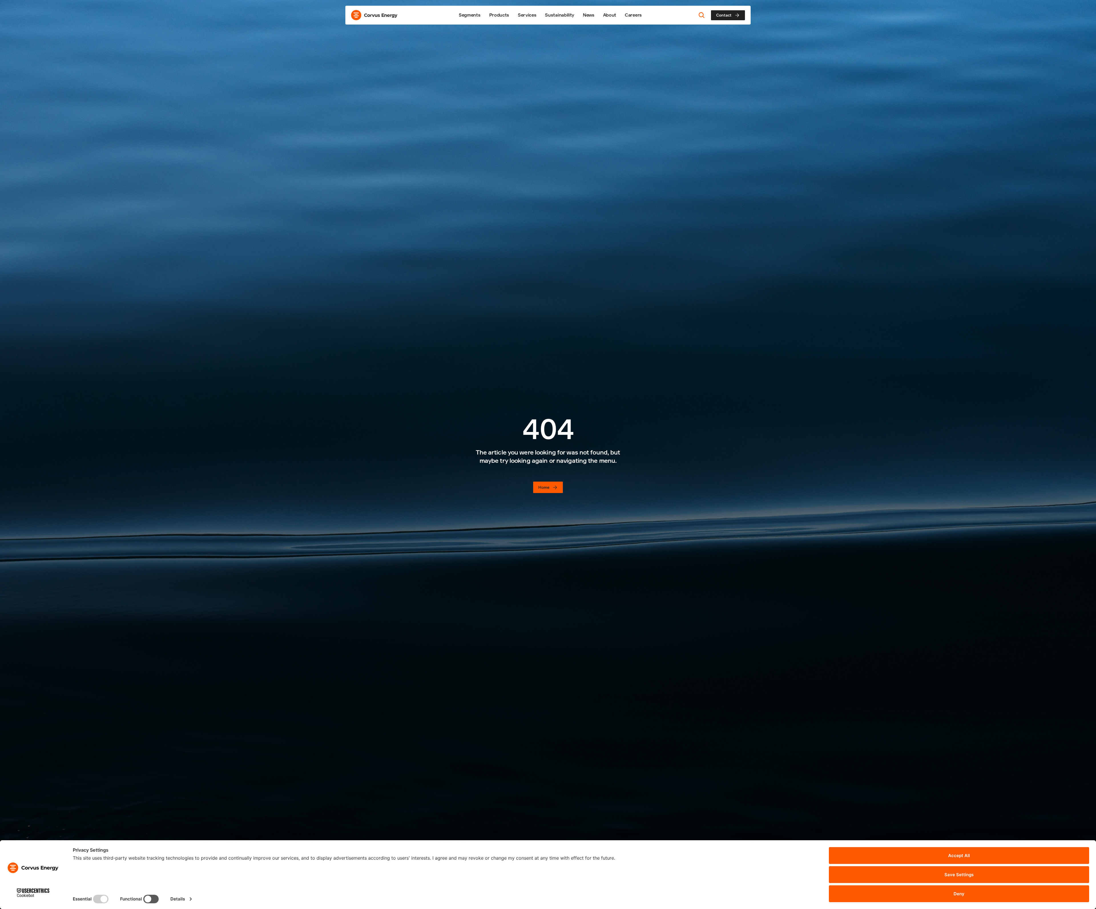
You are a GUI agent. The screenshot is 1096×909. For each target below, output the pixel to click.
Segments (469, 15)
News (589, 15)
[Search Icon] (701, 15)
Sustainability (559, 15)
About (609, 15)
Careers (633, 15)
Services (527, 15)
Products (499, 15)
